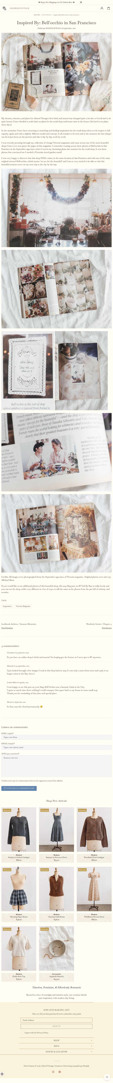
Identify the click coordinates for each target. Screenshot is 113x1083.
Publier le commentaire (20, 788)
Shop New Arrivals (56, 800)
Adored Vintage (19, 8)
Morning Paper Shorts (19, 917)
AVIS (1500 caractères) (9, 754)
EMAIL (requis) (7, 743)
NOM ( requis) (7, 733)
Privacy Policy (42, 1033)
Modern (19, 855)
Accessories (56, 974)
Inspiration (7, 606)
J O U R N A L (46, 15)
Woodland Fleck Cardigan (94, 857)
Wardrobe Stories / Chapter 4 (99, 624)
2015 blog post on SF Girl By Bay (77, 586)
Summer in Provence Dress (56, 857)
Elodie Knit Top (19, 976)
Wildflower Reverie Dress (94, 917)
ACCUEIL (37, 15)
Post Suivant (107, 628)
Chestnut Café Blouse (56, 917)
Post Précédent (7, 628)
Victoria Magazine (23, 606)
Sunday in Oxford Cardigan (19, 857)
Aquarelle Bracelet (56, 976)
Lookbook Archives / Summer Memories (18, 624)
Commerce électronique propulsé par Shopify (71, 1066)
